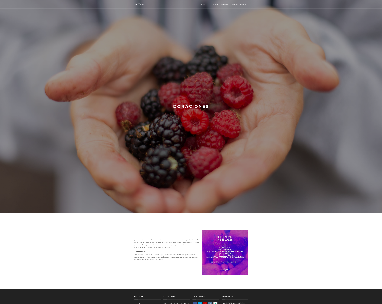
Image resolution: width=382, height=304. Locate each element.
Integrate (214, 4)
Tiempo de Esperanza (239, 4)
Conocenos (204, 4)
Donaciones (225, 4)
